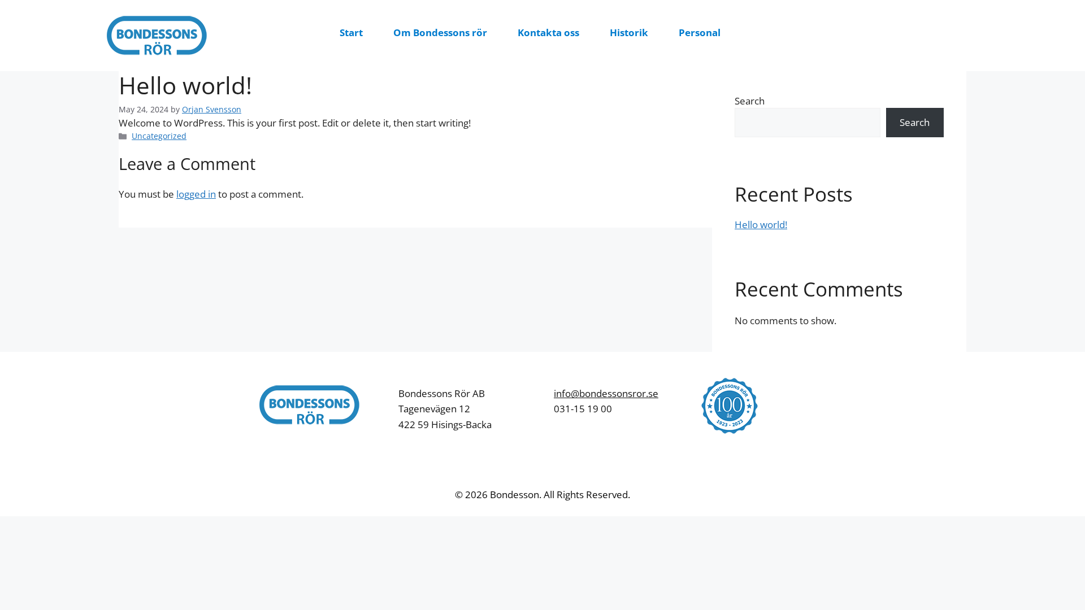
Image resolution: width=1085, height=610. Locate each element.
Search (750, 100)
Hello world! (761, 224)
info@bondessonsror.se (606, 393)
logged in (196, 194)
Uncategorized (159, 135)
